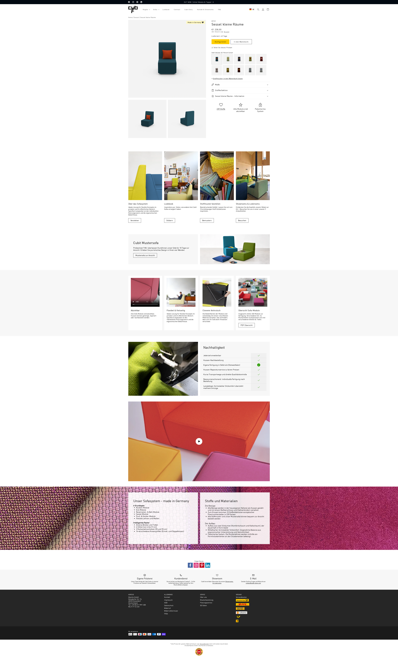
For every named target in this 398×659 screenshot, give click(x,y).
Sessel (136, 17)
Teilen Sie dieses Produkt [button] (223, 47)
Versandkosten (204, 644)
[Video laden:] (199, 441)
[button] (146, 9)
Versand (226, 32)
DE (253, 9)
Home (130, 17)
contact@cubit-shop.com (253, 583)
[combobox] (252, 9)
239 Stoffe (221, 109)
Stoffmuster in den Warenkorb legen (228, 78)
